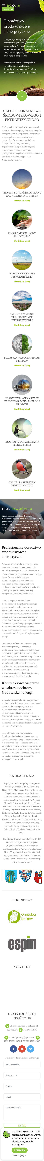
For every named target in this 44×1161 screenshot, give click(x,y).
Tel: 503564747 (30, 1030)
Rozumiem (19, 1150)
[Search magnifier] (12, 9)
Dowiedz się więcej (19, 1155)
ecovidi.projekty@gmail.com (22, 1037)
